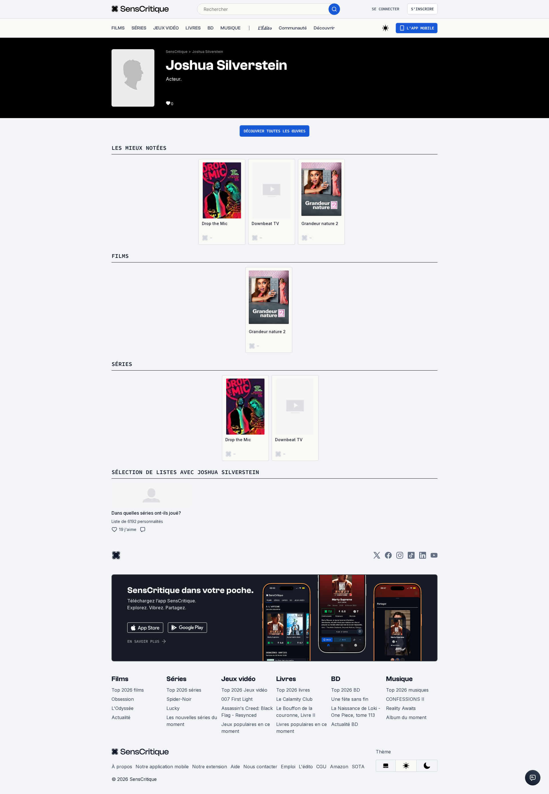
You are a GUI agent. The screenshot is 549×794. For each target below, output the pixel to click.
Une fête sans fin (349, 699)
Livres (286, 679)
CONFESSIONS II (405, 699)
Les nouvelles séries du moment (191, 721)
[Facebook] (388, 557)
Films (120, 679)
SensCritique (177, 51)
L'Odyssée (123, 708)
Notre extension (209, 766)
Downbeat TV (265, 223)
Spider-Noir (179, 699)
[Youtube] (434, 557)
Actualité (121, 717)
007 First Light (236, 699)
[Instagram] (399, 557)
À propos (122, 766)
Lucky (173, 708)
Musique (399, 679)
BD (335, 679)
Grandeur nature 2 (319, 223)
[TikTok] (411, 557)
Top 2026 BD (345, 690)
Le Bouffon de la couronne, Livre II (295, 711)
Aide (235, 766)
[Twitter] (376, 557)
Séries (176, 679)
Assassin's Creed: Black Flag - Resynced (247, 711)
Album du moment (406, 717)
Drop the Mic (214, 223)
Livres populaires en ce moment (301, 727)
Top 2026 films (128, 690)
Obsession (123, 699)
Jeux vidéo (238, 679)
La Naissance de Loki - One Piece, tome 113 (355, 711)
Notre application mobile (162, 766)
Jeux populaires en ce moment (245, 727)
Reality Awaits (401, 708)
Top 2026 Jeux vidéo (244, 690)
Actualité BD (344, 724)
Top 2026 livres (293, 690)
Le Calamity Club (294, 699)
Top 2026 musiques (407, 690)
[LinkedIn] (422, 557)
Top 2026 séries (183, 690)
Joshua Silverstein (207, 51)
